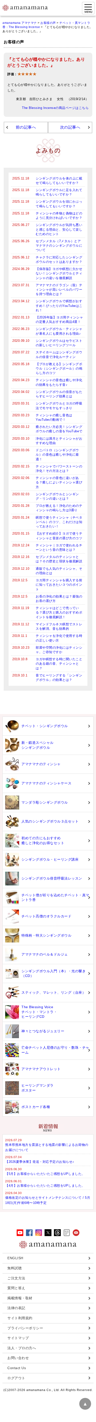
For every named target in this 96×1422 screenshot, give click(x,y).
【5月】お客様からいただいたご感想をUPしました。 (45, 1174)
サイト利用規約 (19, 1318)
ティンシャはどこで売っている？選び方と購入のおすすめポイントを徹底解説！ (59, 612)
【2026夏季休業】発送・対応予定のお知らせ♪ (39, 1162)
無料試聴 (14, 1268)
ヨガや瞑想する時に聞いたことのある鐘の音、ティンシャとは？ (59, 663)
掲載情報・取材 (19, 1298)
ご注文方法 (16, 1278)
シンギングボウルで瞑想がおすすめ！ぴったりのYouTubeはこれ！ (59, 305)
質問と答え (16, 1288)
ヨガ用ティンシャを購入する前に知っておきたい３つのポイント (59, 584)
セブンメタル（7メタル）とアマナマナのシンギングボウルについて (59, 245)
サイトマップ (18, 1338)
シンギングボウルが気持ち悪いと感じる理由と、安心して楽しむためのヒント (59, 229)
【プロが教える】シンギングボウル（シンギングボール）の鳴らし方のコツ (59, 368)
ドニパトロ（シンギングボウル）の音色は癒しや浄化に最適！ (57, 454)
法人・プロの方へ (21, 1348)
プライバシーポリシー (25, 1328)
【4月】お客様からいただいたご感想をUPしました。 (45, 1185)
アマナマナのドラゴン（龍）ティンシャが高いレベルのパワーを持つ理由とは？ (59, 289)
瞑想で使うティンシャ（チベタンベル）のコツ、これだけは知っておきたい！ (59, 522)
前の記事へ (26, 127)
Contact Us (16, 1368)
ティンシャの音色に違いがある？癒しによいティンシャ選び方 (59, 482)
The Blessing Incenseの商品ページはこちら (55, 108)
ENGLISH (15, 1258)
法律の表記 (16, 1308)
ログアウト (16, 1378)
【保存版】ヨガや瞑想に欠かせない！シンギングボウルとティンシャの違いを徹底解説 (59, 273)
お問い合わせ (18, 1358)
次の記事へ (70, 127)
